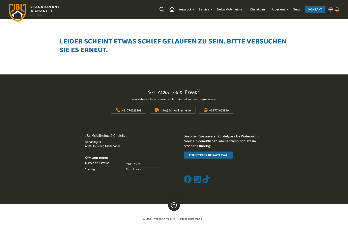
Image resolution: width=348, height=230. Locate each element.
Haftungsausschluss (190, 219)
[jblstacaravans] (34, 13)
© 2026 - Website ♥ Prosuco (159, 219)
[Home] (172, 9)
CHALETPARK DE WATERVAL (208, 155)
